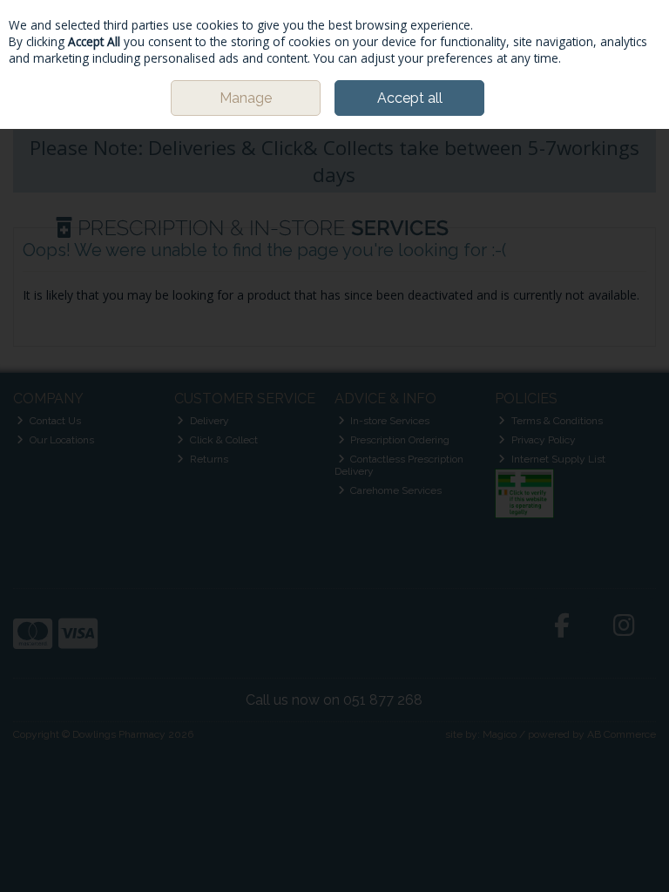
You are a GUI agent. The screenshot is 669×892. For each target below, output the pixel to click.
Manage (246, 98)
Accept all (410, 98)
